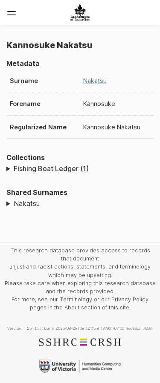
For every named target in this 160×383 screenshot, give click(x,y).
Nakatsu (95, 80)
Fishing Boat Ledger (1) (51, 168)
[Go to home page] (80, 13)
